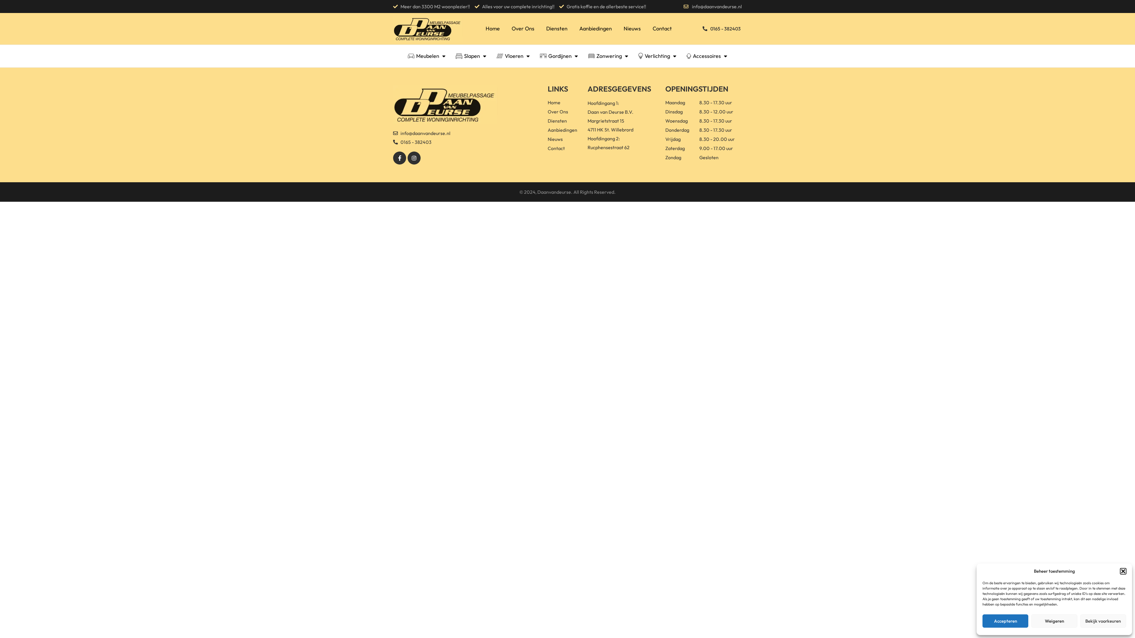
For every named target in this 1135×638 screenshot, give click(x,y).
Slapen (472, 56)
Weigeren (1054, 621)
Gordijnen (560, 56)
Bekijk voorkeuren (1103, 621)
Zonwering (609, 56)
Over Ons (523, 28)
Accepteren (1005, 621)
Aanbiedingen (595, 28)
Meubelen (427, 56)
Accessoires (707, 56)
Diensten (557, 28)
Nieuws (632, 28)
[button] (1123, 571)
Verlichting (657, 56)
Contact (662, 28)
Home (493, 28)
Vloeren (514, 56)
